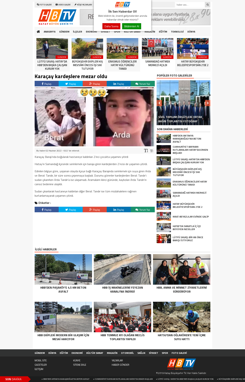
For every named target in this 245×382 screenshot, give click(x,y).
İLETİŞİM (39, 369)
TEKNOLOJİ (177, 31)
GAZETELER (41, 365)
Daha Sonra (111, 26)
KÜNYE (76, 360)
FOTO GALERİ (179, 353)
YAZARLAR (117, 360)
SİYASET (105, 31)
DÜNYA (191, 31)
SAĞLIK (141, 353)
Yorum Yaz (144, 84)
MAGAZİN (150, 31)
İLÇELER (77, 31)
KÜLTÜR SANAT (132, 31)
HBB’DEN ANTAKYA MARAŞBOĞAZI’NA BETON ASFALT (48, 379)
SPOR (117, 31)
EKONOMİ (91, 31)
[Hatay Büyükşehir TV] (122, 7)
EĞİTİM (163, 31)
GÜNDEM (64, 31)
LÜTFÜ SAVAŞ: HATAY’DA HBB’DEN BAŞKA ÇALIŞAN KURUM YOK (168, 379)
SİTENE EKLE (79, 365)
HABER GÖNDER (120, 365)
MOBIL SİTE (41, 360)
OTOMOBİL (127, 353)
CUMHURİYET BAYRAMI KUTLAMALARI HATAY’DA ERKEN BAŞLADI (106, 379)
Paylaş (47, 84)
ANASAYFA (49, 31)
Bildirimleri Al (131, 26)
